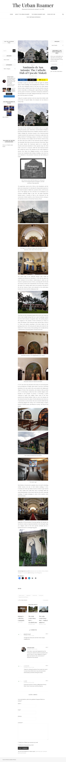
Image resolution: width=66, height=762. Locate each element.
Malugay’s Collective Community (21, 618)
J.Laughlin (26, 666)
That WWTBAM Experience (33, 17)
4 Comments (45, 600)
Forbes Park (35, 595)
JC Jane (25, 681)
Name (19, 703)
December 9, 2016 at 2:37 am (29, 667)
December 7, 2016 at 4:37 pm (32, 649)
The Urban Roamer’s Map (38, 14)
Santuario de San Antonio (23, 597)
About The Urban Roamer (22, 14)
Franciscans (41, 595)
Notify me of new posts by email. (26, 745)
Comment (20, 722)
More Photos (5, 117)
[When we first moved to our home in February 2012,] (9, 90)
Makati (33, 65)
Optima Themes (13, 759)
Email (19, 709)
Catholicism (28, 595)
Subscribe (54, 68)
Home (11, 14)
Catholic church (21, 595)
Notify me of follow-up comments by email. (28, 742)
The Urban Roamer (33, 5)
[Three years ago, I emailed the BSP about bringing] (13, 90)
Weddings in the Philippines (36, 572)
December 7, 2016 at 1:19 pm (29, 635)
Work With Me (51, 14)
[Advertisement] (33, 28)
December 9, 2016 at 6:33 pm (29, 682)
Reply (47, 633)
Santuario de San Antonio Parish (38, 571)
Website (20, 716)
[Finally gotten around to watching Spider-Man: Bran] (4, 90)
